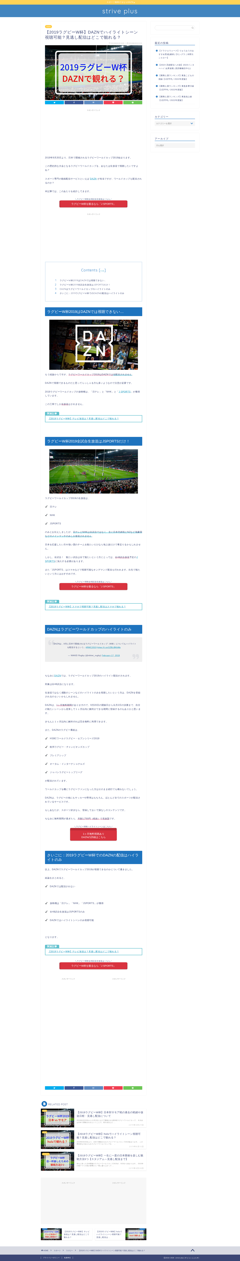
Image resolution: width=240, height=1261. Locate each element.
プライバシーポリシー (51, 1257)
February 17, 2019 (111, 655)
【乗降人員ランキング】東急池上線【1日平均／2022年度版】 (175, 98)
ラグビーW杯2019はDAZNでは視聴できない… (83, 280)
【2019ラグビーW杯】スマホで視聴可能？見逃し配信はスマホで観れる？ (87, 606)
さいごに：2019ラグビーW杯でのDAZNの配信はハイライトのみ (92, 293)
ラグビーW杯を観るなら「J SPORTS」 (93, 204)
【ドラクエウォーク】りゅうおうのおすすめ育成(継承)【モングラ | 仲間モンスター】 (176, 54)
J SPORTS (125, 392)
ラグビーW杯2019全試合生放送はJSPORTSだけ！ (85, 284)
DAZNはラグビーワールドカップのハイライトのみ (85, 289)
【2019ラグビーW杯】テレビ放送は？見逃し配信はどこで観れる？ (83, 418)
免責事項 (67, 1257)
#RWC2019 (91, 647)
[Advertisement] (93, 132)
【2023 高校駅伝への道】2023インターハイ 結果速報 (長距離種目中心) (176, 67)
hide (102, 271)
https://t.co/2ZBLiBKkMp (109, 647)
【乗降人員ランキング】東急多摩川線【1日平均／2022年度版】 (176, 88)
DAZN (48, 26)
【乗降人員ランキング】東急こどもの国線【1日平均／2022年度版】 (176, 77)
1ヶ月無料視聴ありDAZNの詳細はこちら (93, 835)
